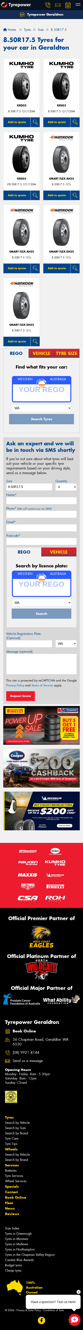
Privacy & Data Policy (29, 1310)
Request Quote (20, 696)
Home (11, 30)
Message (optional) (19, 651)
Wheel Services (15, 1181)
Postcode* (13, 536)
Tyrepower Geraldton (44, 14)
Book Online (15, 1197)
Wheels (11, 1149)
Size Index (12, 1228)
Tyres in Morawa (16, 1239)
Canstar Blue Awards (19, 1260)
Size (9, 481)
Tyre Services (14, 1176)
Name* (11, 495)
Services (12, 1165)
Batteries (11, 1170)
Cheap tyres (13, 1270)
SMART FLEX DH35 (61, 251)
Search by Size (15, 1128)
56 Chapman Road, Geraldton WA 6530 (41, 1042)
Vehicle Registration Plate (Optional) (23, 636)
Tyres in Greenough (18, 1233)
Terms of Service (42, 685)
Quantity (61, 481)
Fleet (9, 1203)
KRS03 (61, 105)
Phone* (29, 508)
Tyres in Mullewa (16, 1244)
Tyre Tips (11, 1144)
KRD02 (21, 105)
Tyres (9, 1117)
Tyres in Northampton (19, 1249)
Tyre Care (11, 1138)
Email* (11, 522)
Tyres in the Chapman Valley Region (30, 1255)
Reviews (12, 1214)
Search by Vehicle (17, 1123)
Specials (12, 1186)
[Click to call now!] (48, 5)
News (10, 1208)
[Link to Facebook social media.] (41, 1320)
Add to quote (17, 122)
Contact (11, 1192)
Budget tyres (13, 1265)
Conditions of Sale (53, 1310)
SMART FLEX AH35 (61, 178)
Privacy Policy (15, 685)
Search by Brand (16, 1133)
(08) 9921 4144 (26, 1052)
